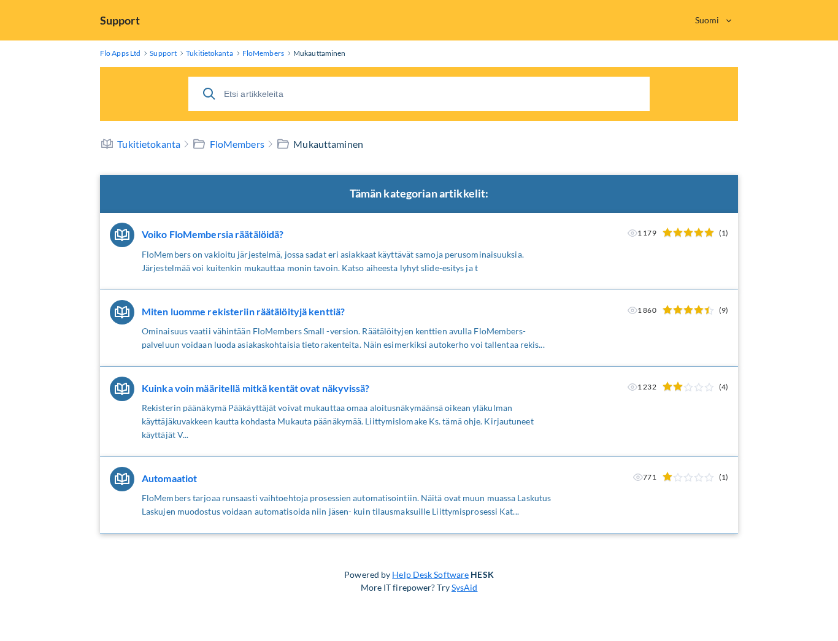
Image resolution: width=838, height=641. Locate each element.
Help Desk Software (430, 574)
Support (120, 20)
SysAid (465, 587)
